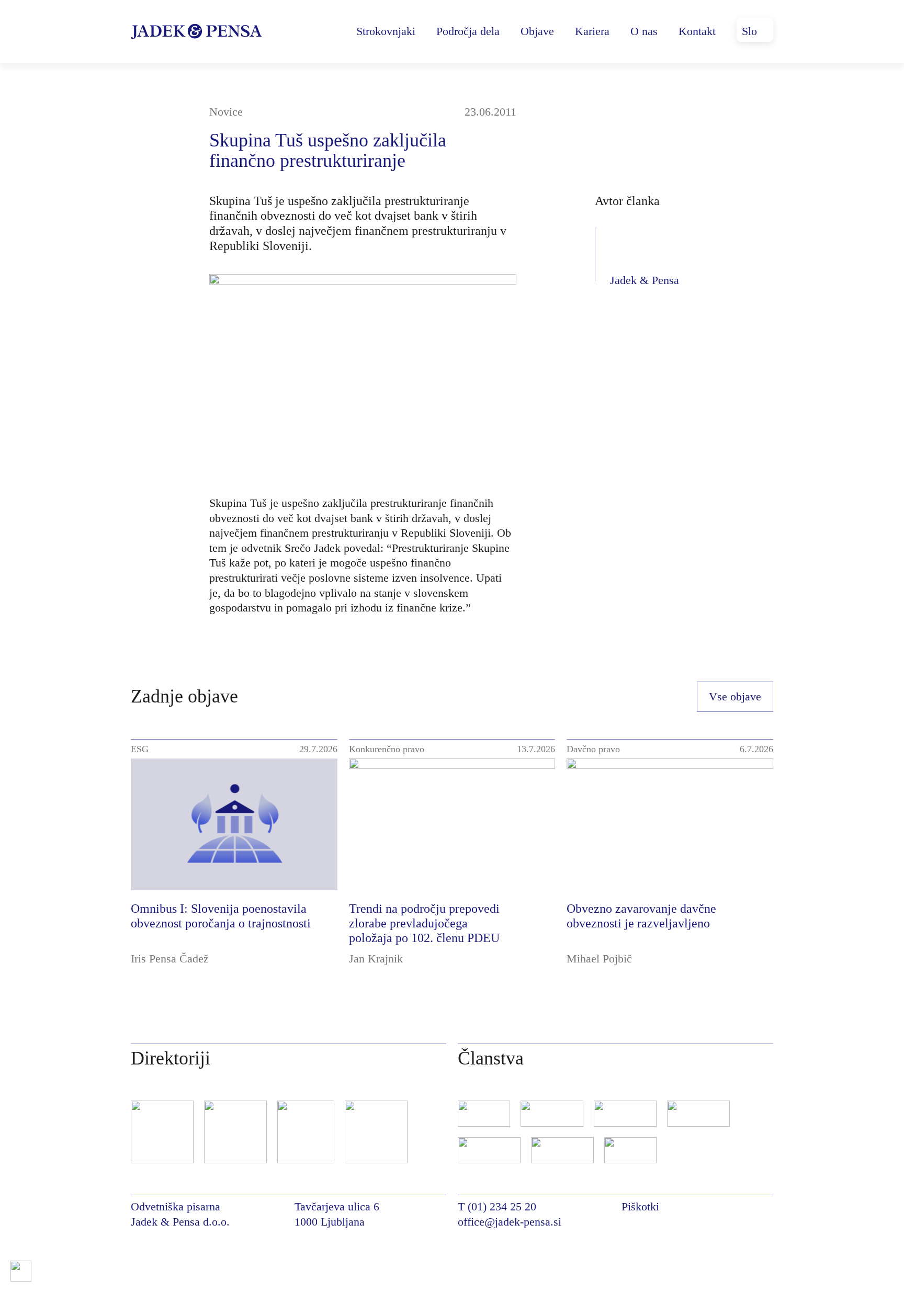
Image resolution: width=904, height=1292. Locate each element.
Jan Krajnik (376, 958)
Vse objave (735, 696)
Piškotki (640, 1206)
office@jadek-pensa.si (509, 1221)
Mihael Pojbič (599, 958)
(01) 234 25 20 (502, 1206)
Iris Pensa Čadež (170, 958)
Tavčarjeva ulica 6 (337, 1206)
